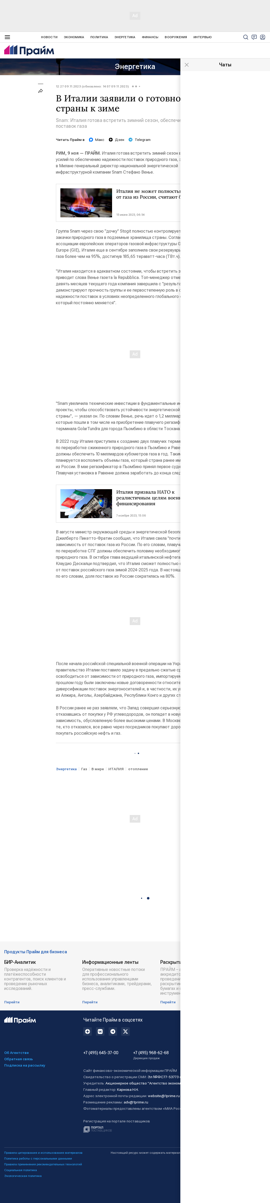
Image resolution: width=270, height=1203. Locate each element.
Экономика (74, 37)
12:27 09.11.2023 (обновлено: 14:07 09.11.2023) (92, 86)
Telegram (143, 140)
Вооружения (176, 37)
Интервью (203, 37)
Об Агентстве (16, 1052)
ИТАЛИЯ (116, 769)
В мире (97, 769)
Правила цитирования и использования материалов (43, 1153)
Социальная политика (20, 1170)
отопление (138, 769)
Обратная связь (18, 1059)
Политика (99, 37)
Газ (84, 769)
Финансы (150, 37)
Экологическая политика (23, 1176)
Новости (49, 37)
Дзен (119, 140)
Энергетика (124, 37)
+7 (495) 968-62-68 (151, 1055)
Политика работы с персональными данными (38, 1158)
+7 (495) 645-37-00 (100, 1052)
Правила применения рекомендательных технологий (43, 1164)
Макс (99, 140)
